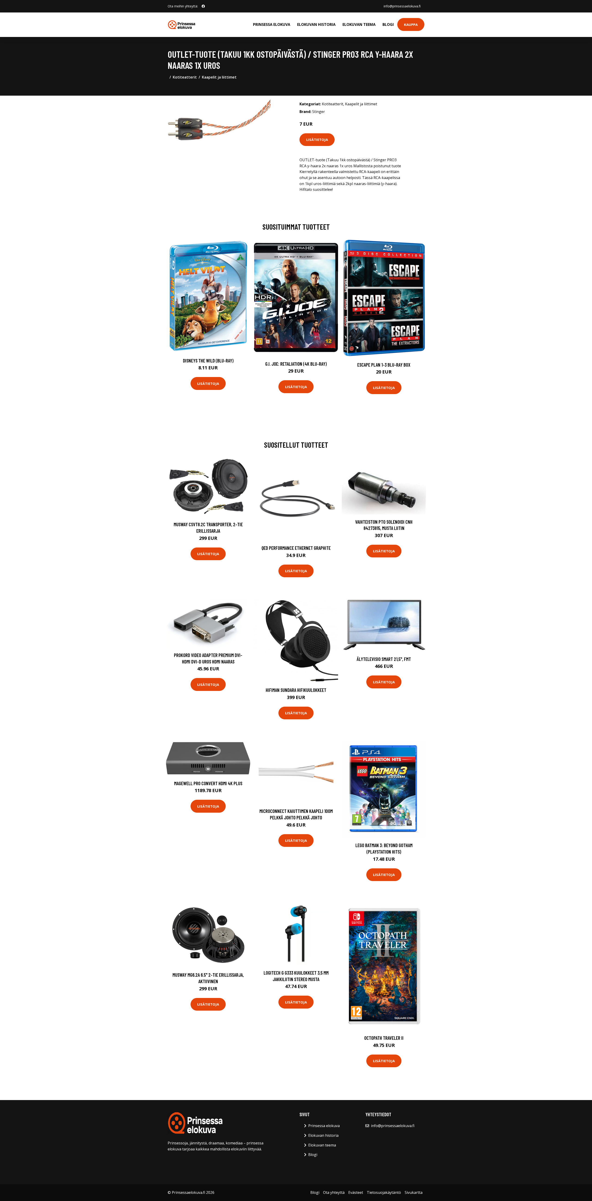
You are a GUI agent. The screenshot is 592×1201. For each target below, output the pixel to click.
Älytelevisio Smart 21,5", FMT (384, 659)
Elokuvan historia (316, 24)
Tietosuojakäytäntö (384, 1192)
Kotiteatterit (185, 77)
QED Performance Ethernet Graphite (296, 548)
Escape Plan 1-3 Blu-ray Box (383, 365)
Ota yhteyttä (334, 1192)
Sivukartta (413, 1192)
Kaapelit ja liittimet (219, 77)
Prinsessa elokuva (271, 24)
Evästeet (355, 1192)
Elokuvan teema (359, 24)
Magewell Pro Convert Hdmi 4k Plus (208, 783)
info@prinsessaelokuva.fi (402, 6)
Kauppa (411, 24)
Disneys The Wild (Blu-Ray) (208, 360)
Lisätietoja (317, 139)
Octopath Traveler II (384, 1038)
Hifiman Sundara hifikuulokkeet (296, 690)
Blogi (388, 24)
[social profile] (203, 6)
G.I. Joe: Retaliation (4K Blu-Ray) (296, 364)
